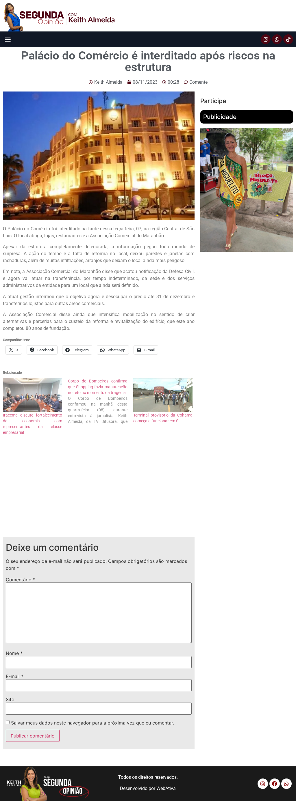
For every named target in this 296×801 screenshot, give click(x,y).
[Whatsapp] (277, 39)
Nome (14, 653)
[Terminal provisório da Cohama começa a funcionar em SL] (163, 395)
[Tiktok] (288, 39)
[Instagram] (266, 39)
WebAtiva (166, 788)
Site (10, 699)
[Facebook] (274, 783)
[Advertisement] (99, 490)
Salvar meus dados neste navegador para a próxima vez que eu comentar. (92, 722)
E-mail (14, 676)
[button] (7, 39)
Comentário (20, 579)
